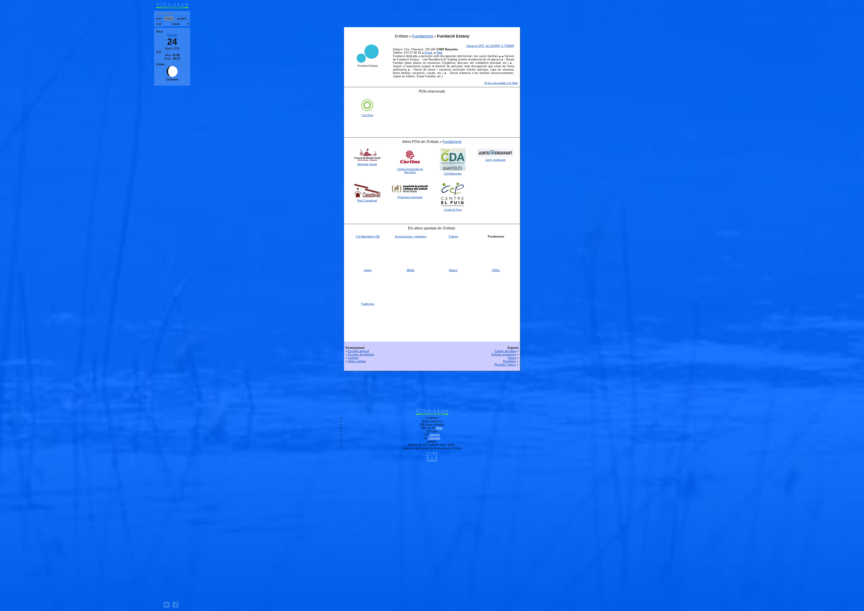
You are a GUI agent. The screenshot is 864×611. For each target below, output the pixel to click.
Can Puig (367, 115)
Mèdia (410, 270)
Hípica (512, 358)
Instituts (353, 358)
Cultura (453, 236)
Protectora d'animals (410, 197)
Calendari (434, 438)
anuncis (435, 434)
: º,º (490, 46)
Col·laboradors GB (368, 236)
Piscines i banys (505, 364)
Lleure (368, 270)
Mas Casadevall (367, 200)
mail (159, 24)
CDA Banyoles (453, 173)
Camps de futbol (505, 351)
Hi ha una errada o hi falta (501, 83)
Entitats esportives (503, 354)
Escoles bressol (358, 351)
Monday (172, 35)
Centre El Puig (453, 209)
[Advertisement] (432, 14)
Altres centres (357, 361)
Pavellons (509, 361)
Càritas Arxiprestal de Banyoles (410, 171)
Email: (429, 52)
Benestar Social (367, 164)
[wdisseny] (432, 460)
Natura (453, 270)
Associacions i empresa (410, 236)
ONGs (496, 270)
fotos (439, 428)
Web (439, 52)
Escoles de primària (361, 354)
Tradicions (367, 304)
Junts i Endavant (495, 160)
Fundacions (422, 36)
